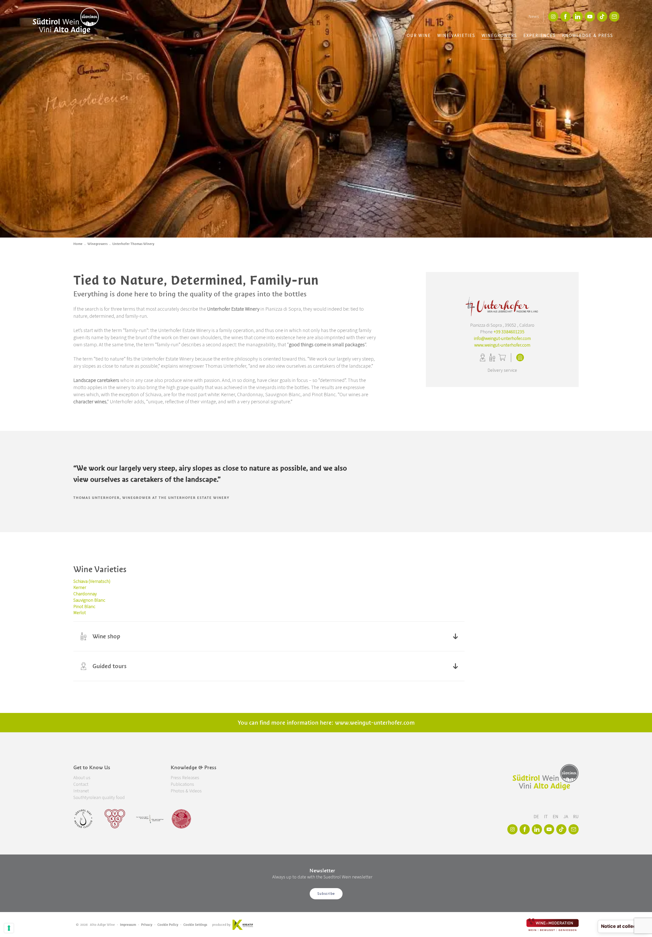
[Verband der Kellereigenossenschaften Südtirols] (115, 819)
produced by (221, 924)
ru (576, 817)
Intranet (81, 791)
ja (566, 817)
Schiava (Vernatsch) (92, 581)
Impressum (128, 924)
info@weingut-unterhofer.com (502, 338)
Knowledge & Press (587, 35)
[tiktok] (602, 16)
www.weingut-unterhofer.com (502, 345)
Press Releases (185, 778)
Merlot (79, 613)
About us (81, 778)
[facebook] (565, 16)
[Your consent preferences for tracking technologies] (9, 928)
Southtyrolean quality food (99, 797)
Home (78, 244)
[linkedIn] (578, 16)
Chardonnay (85, 594)
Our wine (419, 35)
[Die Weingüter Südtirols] (150, 819)
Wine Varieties (456, 35)
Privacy (146, 924)
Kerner (79, 587)
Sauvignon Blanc (89, 600)
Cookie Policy (167, 924)
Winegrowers (499, 35)
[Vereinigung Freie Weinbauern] (181, 819)
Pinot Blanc (84, 606)
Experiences (539, 35)
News (533, 16)
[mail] (614, 16)
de (537, 817)
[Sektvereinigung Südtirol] (83, 819)
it (546, 817)
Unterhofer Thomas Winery (133, 244)
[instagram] (553, 16)
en (556, 817)
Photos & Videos (186, 791)
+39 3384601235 (509, 332)
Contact (80, 784)
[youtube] (590, 16)
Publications (182, 784)
